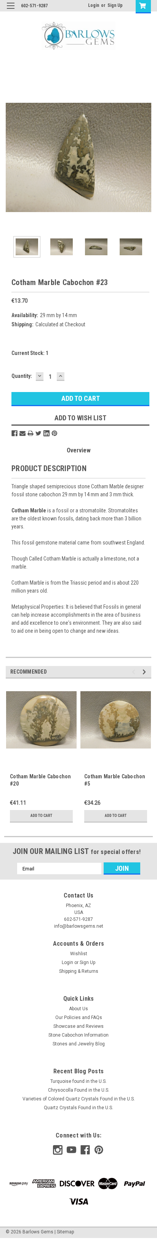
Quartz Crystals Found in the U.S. (78, 1107)
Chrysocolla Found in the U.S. (78, 1090)
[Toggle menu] (10, 10)
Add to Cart (41, 815)
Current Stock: (29, 353)
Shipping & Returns (78, 971)
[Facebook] (14, 433)
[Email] (22, 433)
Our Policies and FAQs (78, 1017)
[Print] (30, 433)
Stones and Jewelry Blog (79, 1044)
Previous (11, 157)
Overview (79, 450)
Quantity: (21, 376)
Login (93, 5)
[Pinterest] (54, 433)
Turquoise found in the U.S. (78, 1081)
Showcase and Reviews (78, 1026)
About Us (78, 1008)
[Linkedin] (46, 433)
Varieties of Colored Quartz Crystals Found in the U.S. (78, 1099)
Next (145, 157)
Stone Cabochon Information (78, 1035)
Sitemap (65, 1232)
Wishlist (78, 953)
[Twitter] (38, 433)
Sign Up (115, 5)
